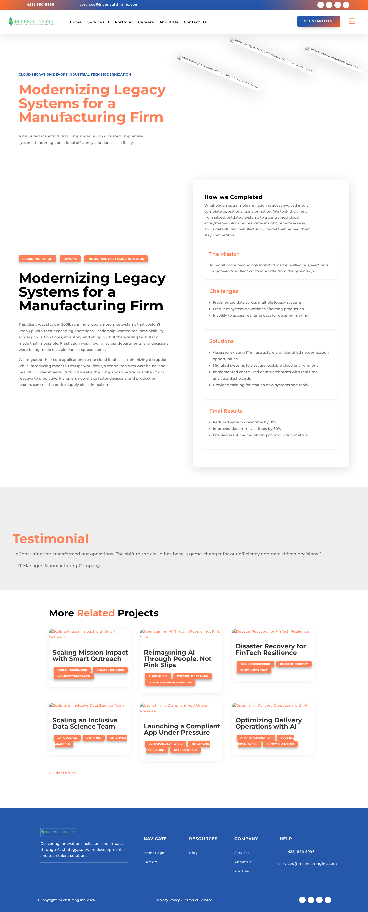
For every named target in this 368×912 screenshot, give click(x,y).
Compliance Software (165, 743)
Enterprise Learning (192, 676)
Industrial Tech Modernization (100, 74)
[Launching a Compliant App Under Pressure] (181, 709)
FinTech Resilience (254, 670)
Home (76, 22)
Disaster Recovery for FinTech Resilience (271, 649)
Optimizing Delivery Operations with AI (269, 723)
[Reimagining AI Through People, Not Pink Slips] (181, 635)
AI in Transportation (255, 737)
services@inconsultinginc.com (109, 4)
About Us (168, 22)
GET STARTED (316, 21)
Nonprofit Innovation (73, 676)
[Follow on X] (329, 5)
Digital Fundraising (72, 670)
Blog (193, 853)
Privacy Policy (168, 900)
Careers (146, 22)
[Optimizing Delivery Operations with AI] (273, 706)
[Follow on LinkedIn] (346, 5)
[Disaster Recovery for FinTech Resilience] (273, 632)
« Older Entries (62, 773)
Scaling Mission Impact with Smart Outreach (90, 655)
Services (95, 22)
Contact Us (195, 22)
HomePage (154, 853)
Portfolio (124, 22)
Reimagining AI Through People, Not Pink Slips (178, 658)
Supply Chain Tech (280, 744)
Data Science (67, 737)
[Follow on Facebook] (320, 5)
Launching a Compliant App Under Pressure (182, 729)
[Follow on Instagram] (337, 5)
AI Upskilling (158, 676)
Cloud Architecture (255, 664)
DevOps (60, 74)
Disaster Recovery (294, 664)
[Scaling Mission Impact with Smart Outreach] (90, 635)
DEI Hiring (93, 737)
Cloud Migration (35, 74)
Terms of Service (197, 900)
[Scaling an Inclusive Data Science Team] (90, 706)
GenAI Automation (110, 670)
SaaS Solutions (185, 750)
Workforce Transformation (170, 682)
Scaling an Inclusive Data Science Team (85, 723)
